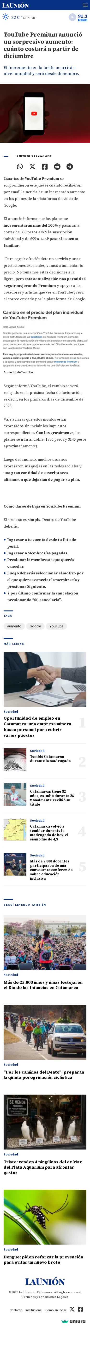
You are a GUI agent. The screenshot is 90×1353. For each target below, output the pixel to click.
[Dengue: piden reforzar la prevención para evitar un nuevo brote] (45, 1217)
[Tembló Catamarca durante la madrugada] (15, 759)
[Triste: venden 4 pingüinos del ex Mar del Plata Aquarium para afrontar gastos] (45, 1122)
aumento (14, 626)
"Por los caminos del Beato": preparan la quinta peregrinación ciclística (44, 1075)
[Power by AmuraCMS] (73, 1321)
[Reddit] (57, 167)
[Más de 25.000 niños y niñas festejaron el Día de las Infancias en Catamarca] (45, 942)
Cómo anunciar (55, 1310)
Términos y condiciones (39, 1297)
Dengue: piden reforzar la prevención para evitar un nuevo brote (43, 1259)
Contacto (16, 1310)
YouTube (56, 626)
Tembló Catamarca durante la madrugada (50, 758)
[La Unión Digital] (15, 5)
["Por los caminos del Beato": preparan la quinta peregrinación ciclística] (45, 1032)
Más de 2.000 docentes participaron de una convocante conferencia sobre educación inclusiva (51, 870)
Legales (62, 1297)
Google (35, 626)
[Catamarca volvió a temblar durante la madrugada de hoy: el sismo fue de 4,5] (15, 829)
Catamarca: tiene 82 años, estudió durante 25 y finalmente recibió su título (52, 798)
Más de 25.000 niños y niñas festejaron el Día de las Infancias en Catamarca (43, 985)
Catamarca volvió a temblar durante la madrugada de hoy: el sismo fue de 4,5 (49, 833)
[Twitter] (32, 167)
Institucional (33, 1310)
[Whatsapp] (20, 167)
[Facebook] (45, 167)
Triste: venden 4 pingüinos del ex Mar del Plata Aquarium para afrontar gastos (43, 1167)
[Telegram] (69, 167)
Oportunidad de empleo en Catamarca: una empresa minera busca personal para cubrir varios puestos (37, 727)
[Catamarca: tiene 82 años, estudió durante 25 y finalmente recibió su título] (15, 794)
